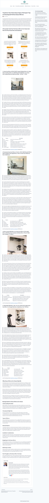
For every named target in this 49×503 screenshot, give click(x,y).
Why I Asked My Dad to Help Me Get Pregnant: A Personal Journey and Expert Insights (41, 13)
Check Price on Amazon (10, 47)
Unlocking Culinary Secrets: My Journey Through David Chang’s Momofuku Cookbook (26, 490)
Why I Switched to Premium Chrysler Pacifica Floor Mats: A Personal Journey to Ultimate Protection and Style (41, 29)
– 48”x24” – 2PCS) (23, 74)
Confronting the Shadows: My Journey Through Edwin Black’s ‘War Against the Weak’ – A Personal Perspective (41, 33)
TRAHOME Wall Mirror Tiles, (9, 305)
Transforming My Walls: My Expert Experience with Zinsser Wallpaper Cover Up (13, 480)
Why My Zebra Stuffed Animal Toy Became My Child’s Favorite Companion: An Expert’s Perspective (16, 481)
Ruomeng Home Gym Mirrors (9, 152)
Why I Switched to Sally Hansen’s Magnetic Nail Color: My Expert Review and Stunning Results (41, 21)
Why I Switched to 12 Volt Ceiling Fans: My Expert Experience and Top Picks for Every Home (41, 49)
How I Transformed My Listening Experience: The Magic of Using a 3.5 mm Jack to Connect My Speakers (41, 25)
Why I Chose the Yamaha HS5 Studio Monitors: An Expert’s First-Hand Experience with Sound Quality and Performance (16, 483)
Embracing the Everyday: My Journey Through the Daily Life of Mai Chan (8, 490)
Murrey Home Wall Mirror (8, 231)
